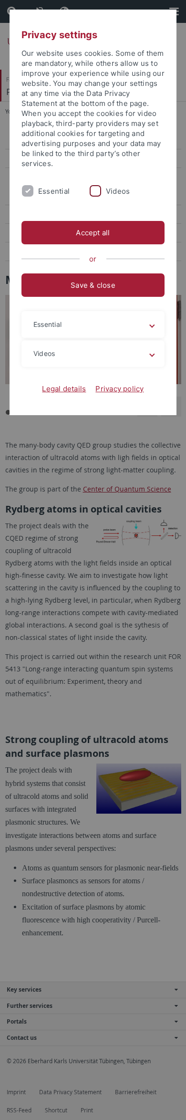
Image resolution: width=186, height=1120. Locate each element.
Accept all (93, 232)
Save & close (93, 285)
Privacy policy (119, 388)
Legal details (64, 388)
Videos (118, 191)
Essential (54, 191)
